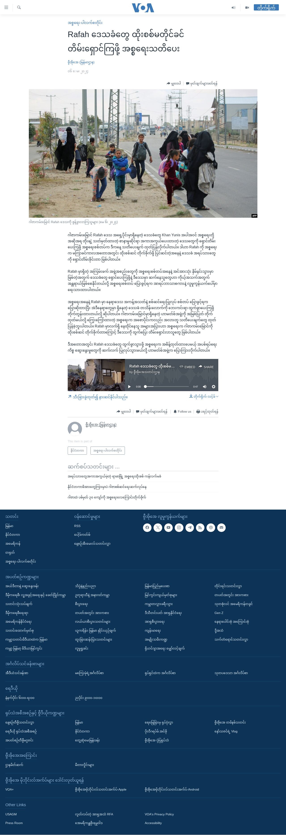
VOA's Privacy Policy (159, 814)
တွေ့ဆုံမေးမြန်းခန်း (87, 740)
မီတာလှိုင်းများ (84, 765)
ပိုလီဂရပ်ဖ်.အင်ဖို (156, 731)
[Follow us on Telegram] (189, 527)
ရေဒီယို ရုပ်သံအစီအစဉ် (21, 731)
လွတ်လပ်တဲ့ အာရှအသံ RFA (94, 814)
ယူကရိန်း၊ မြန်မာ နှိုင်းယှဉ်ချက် (95, 630)
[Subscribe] (221, 527)
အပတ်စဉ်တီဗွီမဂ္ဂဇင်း (19, 740)
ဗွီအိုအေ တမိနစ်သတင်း (230, 722)
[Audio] (233, 7)
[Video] (247, 7)
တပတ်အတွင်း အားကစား (92, 613)
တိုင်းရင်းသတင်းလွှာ (228, 586)
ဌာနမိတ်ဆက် (14, 765)
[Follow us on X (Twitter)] (158, 527)
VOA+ (9, 789)
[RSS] (200, 527)
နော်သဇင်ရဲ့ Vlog (226, 731)
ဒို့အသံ (218, 630)
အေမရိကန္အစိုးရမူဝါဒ (89, 823)
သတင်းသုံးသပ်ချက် (18, 604)
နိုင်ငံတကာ (12, 535)
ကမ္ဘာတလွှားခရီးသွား (159, 604)
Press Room (14, 823)
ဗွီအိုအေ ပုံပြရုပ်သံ (157, 740)
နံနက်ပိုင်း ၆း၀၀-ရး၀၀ (19, 698)
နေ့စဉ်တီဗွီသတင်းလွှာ (19, 722)
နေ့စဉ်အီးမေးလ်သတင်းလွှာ (92, 543)
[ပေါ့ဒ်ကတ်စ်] (210, 527)
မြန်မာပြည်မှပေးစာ (157, 586)
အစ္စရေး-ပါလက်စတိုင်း (85, 23)
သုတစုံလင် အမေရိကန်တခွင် (233, 604)
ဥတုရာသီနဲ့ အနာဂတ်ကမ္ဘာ (92, 595)
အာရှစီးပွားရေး (155, 622)
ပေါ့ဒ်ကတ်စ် (82, 535)
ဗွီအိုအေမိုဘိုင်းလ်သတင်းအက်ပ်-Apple (100, 789)
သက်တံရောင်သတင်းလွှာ (231, 639)
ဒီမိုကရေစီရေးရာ (16, 613)
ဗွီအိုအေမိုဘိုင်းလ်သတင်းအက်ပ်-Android (172, 789)
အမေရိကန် (12, 543)
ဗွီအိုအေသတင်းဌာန (147, 372)
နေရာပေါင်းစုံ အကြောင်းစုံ (231, 622)
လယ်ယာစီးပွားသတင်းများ (92, 622)
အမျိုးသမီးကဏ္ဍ (156, 639)
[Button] (174, 83)
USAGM (11, 814)
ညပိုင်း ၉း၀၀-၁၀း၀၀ (88, 698)
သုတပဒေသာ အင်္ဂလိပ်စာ (231, 673)
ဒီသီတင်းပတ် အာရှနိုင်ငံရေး (163, 613)
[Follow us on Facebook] (147, 527)
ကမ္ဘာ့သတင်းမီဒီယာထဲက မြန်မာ (26, 639)
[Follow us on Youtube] (168, 527)
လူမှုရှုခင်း (81, 648)
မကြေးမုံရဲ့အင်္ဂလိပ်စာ (89, 673)
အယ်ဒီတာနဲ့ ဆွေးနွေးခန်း (22, 586)
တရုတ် (10, 552)
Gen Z (218, 613)
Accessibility (153, 823)
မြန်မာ (9, 526)
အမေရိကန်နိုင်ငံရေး (18, 622)
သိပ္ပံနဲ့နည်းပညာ (85, 586)
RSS (77, 526)
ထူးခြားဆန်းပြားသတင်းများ (93, 639)
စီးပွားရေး (81, 604)
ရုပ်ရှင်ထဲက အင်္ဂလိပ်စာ (160, 673)
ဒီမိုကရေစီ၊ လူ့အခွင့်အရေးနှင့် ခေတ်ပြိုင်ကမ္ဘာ (35, 595)
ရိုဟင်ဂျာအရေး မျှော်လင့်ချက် (165, 648)
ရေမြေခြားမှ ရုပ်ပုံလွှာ (159, 722)
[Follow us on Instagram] (179, 527)
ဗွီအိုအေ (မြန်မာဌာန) (81, 62)
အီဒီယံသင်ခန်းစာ (16, 673)
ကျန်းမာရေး (153, 630)
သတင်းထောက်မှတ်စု (19, 630)
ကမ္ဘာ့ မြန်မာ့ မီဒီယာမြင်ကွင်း (23, 648)
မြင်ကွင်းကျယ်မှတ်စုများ (161, 595)
